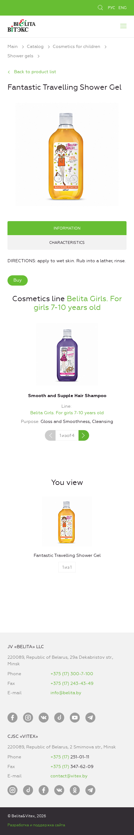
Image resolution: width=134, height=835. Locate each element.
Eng (122, 8)
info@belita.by (65, 692)
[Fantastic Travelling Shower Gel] (67, 153)
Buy (17, 280)
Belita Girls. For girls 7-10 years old (78, 303)
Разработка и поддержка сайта (36, 825)
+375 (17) (60, 757)
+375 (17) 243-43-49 (71, 683)
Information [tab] (67, 228)
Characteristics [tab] (67, 242)
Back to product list (35, 71)
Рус (111, 8)
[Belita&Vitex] (21, 24)
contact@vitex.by (69, 776)
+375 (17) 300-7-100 (71, 673)
